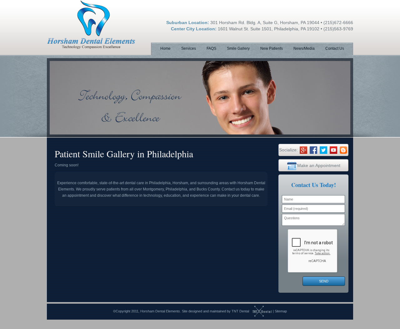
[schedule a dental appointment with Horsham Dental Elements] (292, 165)
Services (188, 48)
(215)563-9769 (338, 28)
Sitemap (281, 311)
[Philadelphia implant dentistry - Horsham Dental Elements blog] (343, 149)
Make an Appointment (318, 165)
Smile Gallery (238, 48)
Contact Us (334, 48)
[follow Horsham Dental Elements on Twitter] (323, 149)
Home (165, 48)
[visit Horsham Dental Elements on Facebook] (313, 149)
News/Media (304, 48)
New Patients (271, 48)
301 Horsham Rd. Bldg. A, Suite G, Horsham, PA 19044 (264, 22)
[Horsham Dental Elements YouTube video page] (333, 149)
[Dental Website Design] (260, 311)
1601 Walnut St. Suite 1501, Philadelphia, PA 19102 (268, 28)
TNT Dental (240, 311)
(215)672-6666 (338, 22)
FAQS (211, 48)
